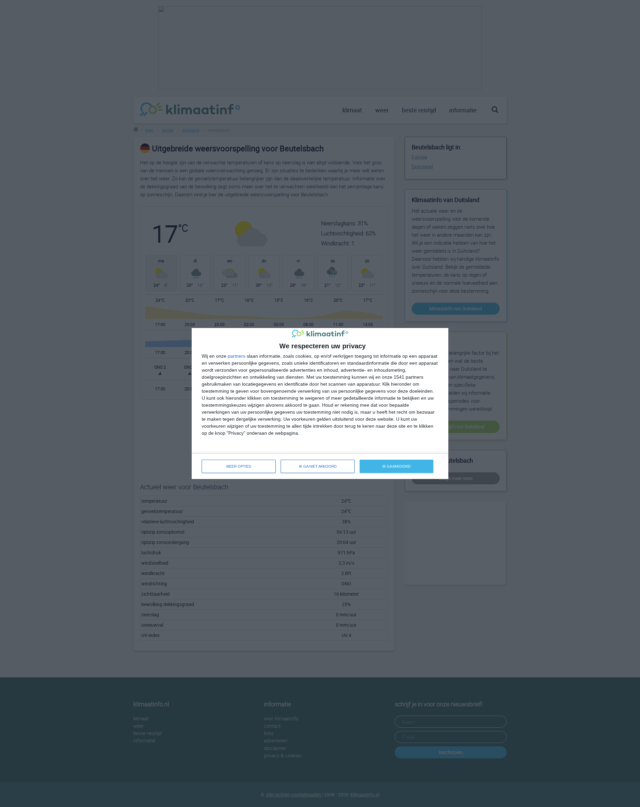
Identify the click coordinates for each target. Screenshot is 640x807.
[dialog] (320, 403)
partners (236, 356)
